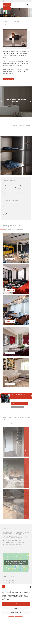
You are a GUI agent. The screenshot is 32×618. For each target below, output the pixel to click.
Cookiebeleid (11, 616)
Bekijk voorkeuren (16, 612)
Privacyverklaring (19, 616)
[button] (29, 587)
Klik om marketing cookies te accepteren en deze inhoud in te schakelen (16, 562)
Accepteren (16, 604)
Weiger (16, 608)
